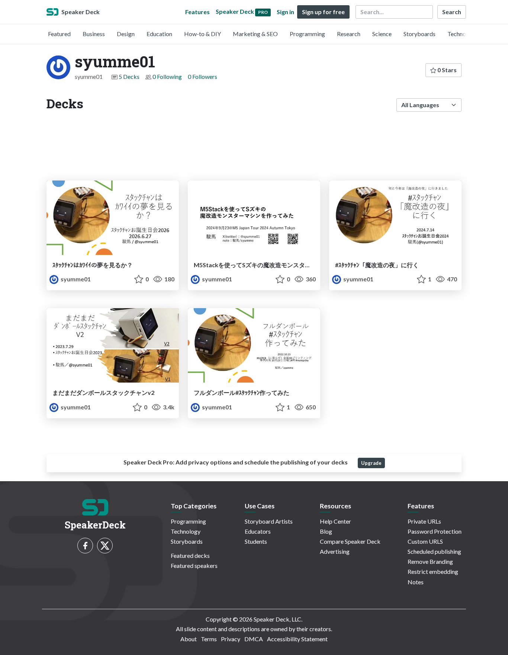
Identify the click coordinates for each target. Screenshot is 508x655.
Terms (209, 638)
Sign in (285, 11)
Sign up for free (323, 11)
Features (197, 11)
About (188, 638)
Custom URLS (425, 541)
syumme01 (75, 278)
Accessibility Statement (297, 638)
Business (94, 33)
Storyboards (419, 33)
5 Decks (129, 76)
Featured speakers (194, 565)
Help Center (335, 521)
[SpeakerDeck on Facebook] (85, 545)
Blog (326, 531)
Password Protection (435, 531)
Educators (258, 531)
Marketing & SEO (255, 33)
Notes (416, 581)
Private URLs (424, 521)
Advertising (335, 551)
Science (382, 33)
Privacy (230, 638)
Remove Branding (430, 561)
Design (126, 33)
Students (256, 541)
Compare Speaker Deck (350, 541)
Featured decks (190, 555)
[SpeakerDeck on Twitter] (105, 545)
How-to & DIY (202, 33)
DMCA (253, 638)
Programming (307, 33)
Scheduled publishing (434, 551)
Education (159, 33)
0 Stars (446, 69)
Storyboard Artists (269, 521)
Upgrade (371, 463)
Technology (462, 33)
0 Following (167, 76)
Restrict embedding (433, 571)
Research (348, 33)
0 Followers (202, 76)
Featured (59, 33)
